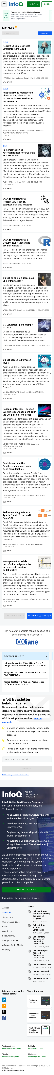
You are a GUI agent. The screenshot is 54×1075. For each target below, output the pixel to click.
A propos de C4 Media (12, 945)
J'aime (9, 82)
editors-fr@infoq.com (10, 1056)
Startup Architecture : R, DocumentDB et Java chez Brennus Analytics (16, 243)
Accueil (5, 908)
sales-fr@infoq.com (36, 1048)
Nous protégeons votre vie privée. (15, 774)
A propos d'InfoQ (10, 940)
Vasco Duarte (9, 310)
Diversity (6, 949)
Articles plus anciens (38, 616)
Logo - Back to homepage (16, 3)
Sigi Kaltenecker (22, 444)
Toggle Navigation (4, 4)
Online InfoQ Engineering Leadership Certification (39, 940)
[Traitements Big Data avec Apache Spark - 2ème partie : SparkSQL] (44, 513)
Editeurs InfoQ (8, 936)
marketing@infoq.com (37, 1056)
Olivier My (30, 310)
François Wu (30, 345)
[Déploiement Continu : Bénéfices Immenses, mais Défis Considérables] (44, 464)
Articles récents (15, 616)
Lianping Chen (9, 495)
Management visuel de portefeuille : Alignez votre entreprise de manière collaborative (17, 565)
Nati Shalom (8, 78)
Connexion (7, 917)
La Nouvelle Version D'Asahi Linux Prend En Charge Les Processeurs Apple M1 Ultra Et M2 (24, 664)
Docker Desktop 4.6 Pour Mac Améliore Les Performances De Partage (23, 683)
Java (5, 146)
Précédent (11, 33)
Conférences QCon (11, 922)
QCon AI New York (41, 971)
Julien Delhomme (36, 544)
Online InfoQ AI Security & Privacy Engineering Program (41, 915)
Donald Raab (9, 345)
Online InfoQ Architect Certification (39, 927)
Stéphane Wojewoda (12, 446)
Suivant (44, 33)
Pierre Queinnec (10, 225)
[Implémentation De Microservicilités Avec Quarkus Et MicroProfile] (44, 150)
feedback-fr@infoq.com (11, 1048)
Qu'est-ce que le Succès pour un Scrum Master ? (18, 279)
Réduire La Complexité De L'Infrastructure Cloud (16, 47)
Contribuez (7, 931)
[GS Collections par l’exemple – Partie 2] (44, 325)
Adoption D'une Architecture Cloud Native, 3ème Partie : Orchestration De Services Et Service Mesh (18, 97)
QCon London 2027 (42, 978)
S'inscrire (6, 912)
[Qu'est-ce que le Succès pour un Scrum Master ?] (44, 279)
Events (5, 926)
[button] (27, 769)
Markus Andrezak (11, 599)
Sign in (47, 4)
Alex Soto (7, 182)
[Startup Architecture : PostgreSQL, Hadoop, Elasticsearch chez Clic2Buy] (44, 200)
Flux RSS (17, 27)
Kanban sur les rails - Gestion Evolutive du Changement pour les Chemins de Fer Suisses (19, 412)
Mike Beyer (8, 444)
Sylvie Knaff (29, 78)
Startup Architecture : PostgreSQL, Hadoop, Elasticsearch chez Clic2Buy (17, 202)
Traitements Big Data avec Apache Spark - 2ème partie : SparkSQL (18, 515)
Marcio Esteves (27, 131)
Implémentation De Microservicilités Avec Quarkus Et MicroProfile (19, 152)
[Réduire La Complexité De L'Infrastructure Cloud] (44, 47)
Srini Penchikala (10, 131)
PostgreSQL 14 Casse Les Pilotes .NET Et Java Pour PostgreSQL (24, 673)
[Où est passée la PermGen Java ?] (44, 361)
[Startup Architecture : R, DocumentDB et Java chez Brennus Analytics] (44, 240)
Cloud (5, 42)
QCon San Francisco (42, 964)
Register (34, 4)
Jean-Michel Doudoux (32, 182)
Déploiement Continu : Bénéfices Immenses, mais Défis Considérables (17, 466)
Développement (14, 656)
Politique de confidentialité (13, 1070)
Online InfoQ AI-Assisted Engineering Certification (40, 954)
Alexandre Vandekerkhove (15, 133)
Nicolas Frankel (36, 392)
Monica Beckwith (11, 392)
